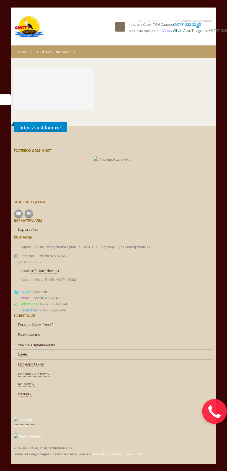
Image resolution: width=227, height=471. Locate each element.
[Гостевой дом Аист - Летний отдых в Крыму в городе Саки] (29, 27)
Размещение (29, 334)
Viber (166, 30)
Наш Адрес (148, 21)
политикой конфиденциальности (117, 454)
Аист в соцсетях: (193, 21)
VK (29, 213)
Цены (23, 354)
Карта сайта (28, 229)
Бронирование (31, 364)
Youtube (18, 213)
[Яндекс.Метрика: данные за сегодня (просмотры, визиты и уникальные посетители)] (28, 436)
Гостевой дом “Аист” (35, 324)
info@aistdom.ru (45, 270)
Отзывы (25, 393)
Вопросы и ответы (34, 374)
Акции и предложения (37, 344)
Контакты (26, 384)
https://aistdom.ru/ (40, 127)
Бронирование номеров (174, 21)
